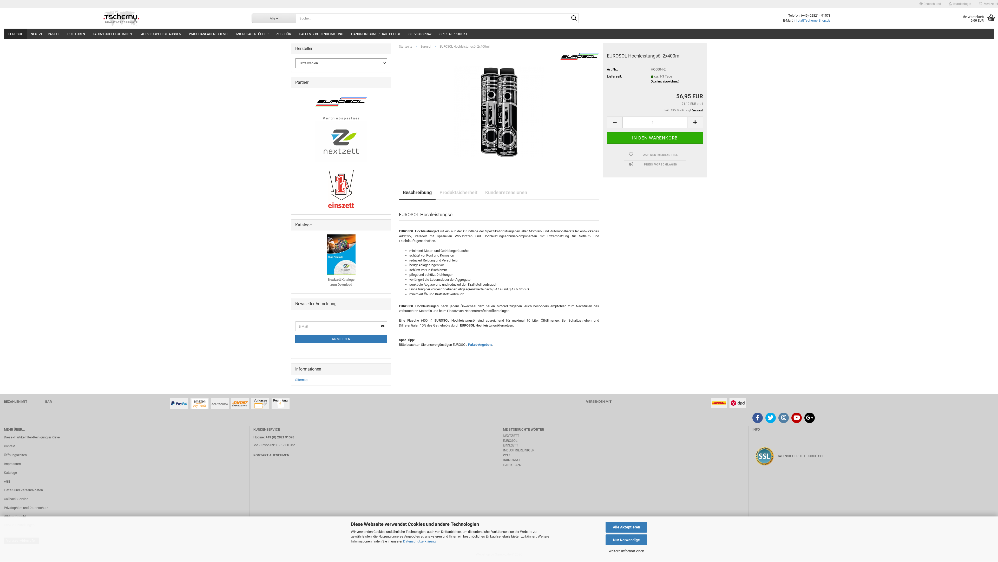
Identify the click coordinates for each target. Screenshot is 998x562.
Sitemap (301, 380)
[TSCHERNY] (122, 18)
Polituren (76, 34)
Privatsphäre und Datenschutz (26, 508)
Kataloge (10, 473)
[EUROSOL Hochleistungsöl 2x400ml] (499, 111)
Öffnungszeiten (15, 455)
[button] (930, 4)
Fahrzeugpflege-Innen (112, 34)
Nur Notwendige (626, 540)
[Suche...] (574, 18)
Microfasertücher (252, 34)
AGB (7, 481)
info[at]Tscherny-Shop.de (812, 20)
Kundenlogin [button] (961, 4)
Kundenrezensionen (506, 192)
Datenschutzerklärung (419, 541)
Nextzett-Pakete (45, 34)
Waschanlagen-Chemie (208, 34)
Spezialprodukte (454, 34)
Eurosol (15, 34)
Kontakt (9, 446)
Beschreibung (417, 192)
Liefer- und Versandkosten (23, 490)
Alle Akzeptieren (626, 527)
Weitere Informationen (626, 551)
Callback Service (16, 499)
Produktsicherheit (458, 192)
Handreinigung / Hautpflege (376, 34)
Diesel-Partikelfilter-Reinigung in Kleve (32, 437)
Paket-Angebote (480, 345)
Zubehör (283, 34)
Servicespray (420, 34)
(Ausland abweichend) (665, 81)
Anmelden (341, 339)
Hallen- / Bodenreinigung (321, 34)
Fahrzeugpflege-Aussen (160, 34)
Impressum (12, 464)
